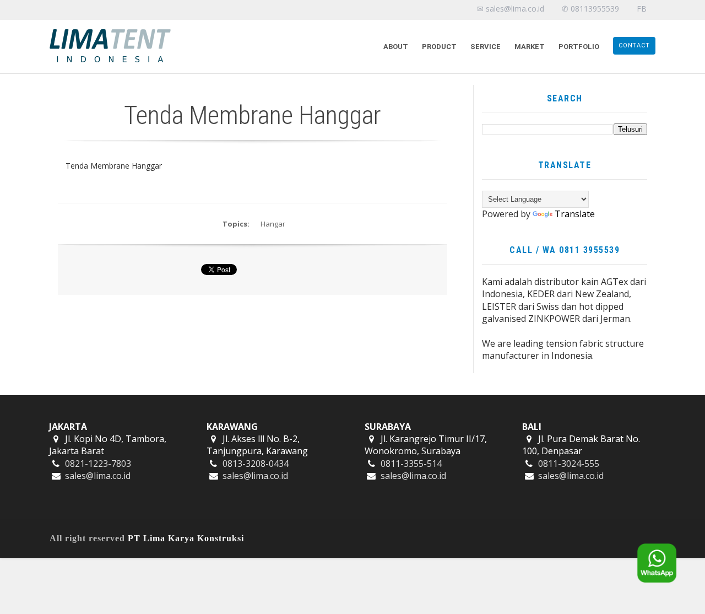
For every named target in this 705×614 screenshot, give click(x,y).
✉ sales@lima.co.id (510, 8)
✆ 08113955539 (590, 8)
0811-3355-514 (411, 463)
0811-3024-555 (568, 463)
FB (642, 8)
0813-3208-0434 (256, 463)
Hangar (273, 224)
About (395, 46)
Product (439, 46)
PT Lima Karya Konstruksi (186, 538)
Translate (575, 214)
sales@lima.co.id (98, 476)
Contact (634, 45)
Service (485, 46)
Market (529, 46)
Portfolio (578, 46)
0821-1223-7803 (98, 463)
